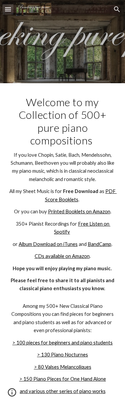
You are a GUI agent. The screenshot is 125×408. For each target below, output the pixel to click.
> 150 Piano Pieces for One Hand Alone (62, 379)
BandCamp (99, 244)
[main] (62, 194)
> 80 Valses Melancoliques (62, 367)
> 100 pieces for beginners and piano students (62, 342)
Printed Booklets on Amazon (79, 211)
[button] (8, 9)
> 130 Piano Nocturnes (62, 354)
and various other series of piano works (63, 391)
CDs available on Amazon (62, 256)
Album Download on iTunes (48, 244)
